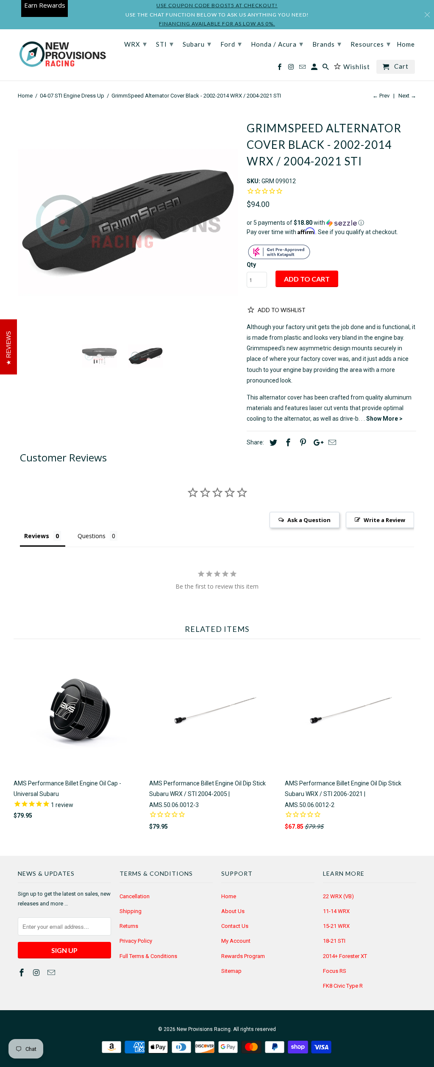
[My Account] (315, 68)
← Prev (381, 95)
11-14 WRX (336, 911)
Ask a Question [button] (309, 520)
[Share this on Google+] (316, 442)
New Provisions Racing (204, 1029)
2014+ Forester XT (345, 956)
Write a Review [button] (384, 520)
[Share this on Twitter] (272, 442)
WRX (135, 43)
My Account (235, 941)
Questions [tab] (92, 536)
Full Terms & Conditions (148, 956)
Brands (327, 43)
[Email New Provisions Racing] (52, 972)
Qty (251, 264)
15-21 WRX (336, 926)
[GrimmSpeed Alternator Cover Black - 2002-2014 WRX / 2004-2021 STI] (128, 222)
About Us (233, 911)
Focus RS (334, 971)
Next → (407, 95)
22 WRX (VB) (338, 896)
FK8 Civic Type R (343, 986)
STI (165, 43)
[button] (331, 223)
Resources (371, 43)
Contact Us (234, 926)
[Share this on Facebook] (287, 442)
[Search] (326, 68)
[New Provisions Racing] (62, 55)
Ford (231, 43)
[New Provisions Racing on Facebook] (22, 972)
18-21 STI (334, 941)
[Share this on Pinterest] (302, 442)
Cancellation (135, 896)
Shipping (131, 911)
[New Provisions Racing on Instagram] (37, 972)
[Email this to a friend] (331, 442)
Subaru (197, 43)
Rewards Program (243, 956)
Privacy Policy (136, 941)
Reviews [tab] (36, 536)
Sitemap (231, 971)
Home (228, 896)
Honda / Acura (277, 43)
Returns (129, 926)
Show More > (384, 418)
